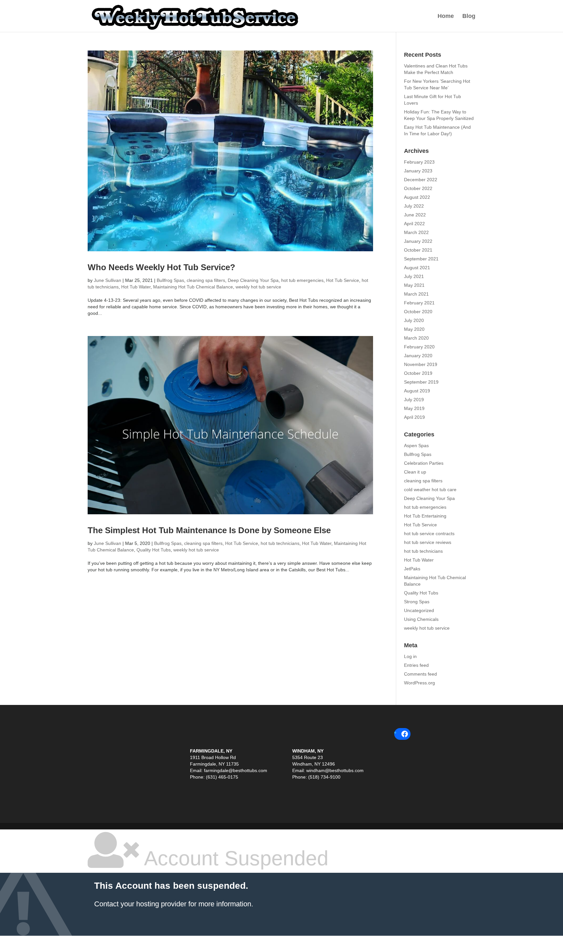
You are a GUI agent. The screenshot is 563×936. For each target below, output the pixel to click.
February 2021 (419, 302)
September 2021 (421, 258)
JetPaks (412, 568)
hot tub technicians (280, 543)
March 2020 (416, 338)
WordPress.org (419, 682)
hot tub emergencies (302, 280)
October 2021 (418, 250)
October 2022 (418, 188)
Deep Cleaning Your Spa (253, 280)
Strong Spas (416, 601)
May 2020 (414, 329)
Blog (468, 16)
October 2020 (418, 311)
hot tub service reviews (427, 542)
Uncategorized (419, 610)
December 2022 (420, 179)
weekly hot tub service (258, 286)
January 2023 (418, 170)
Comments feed (420, 674)
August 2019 (417, 390)
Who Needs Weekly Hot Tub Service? (161, 267)
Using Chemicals (421, 619)
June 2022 (415, 214)
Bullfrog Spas (170, 280)
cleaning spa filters (206, 280)
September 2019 (421, 382)
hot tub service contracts (429, 533)
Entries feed (416, 665)
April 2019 (414, 417)
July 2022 (414, 206)
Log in (410, 656)
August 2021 (417, 267)
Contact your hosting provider (140, 904)
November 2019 (420, 364)
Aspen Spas (416, 445)
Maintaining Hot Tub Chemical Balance (193, 286)
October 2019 (418, 373)
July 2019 (414, 399)
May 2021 (414, 285)
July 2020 (414, 320)
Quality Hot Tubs (154, 549)
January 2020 (418, 355)
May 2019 (414, 408)
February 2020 (419, 346)
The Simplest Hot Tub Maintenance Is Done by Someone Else (209, 530)
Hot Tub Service (342, 280)
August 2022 (417, 197)
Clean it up (415, 472)
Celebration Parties (423, 463)
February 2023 (419, 162)
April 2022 (414, 223)
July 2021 (414, 276)
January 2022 (418, 241)
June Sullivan (107, 280)
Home (446, 16)
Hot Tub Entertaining (425, 516)
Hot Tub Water (136, 286)
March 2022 (416, 232)
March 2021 (416, 294)
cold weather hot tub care (430, 489)
